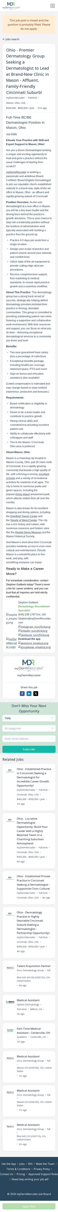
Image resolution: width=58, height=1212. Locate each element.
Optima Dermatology (28, 1004)
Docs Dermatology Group (30, 970)
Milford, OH (36, 1009)
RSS (30, 1164)
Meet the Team (45, 1164)
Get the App (9, 1164)
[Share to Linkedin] (29, 693)
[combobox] (29, 718)
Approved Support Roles (43, 1174)
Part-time (22, 1009)
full (48, 970)
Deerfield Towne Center (23, 516)
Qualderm (22, 1036)
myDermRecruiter (15, 97)
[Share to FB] (22, 693)
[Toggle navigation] (52, 6)
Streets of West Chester (23, 520)
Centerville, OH (38, 1036)
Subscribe (29, 749)
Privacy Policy (42, 1169)
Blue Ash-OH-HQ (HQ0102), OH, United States (33, 979)
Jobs (22, 1164)
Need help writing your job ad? (30, 1179)
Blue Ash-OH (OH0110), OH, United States (31, 1138)
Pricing (21, 1174)
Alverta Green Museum (28, 532)
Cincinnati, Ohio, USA (28, 794)
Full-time (32, 97)
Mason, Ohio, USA (15, 102)
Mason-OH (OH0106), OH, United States (34, 1069)
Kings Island (22, 494)
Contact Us (6, 1174)
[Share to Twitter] (35, 693)
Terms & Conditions (18, 1169)
